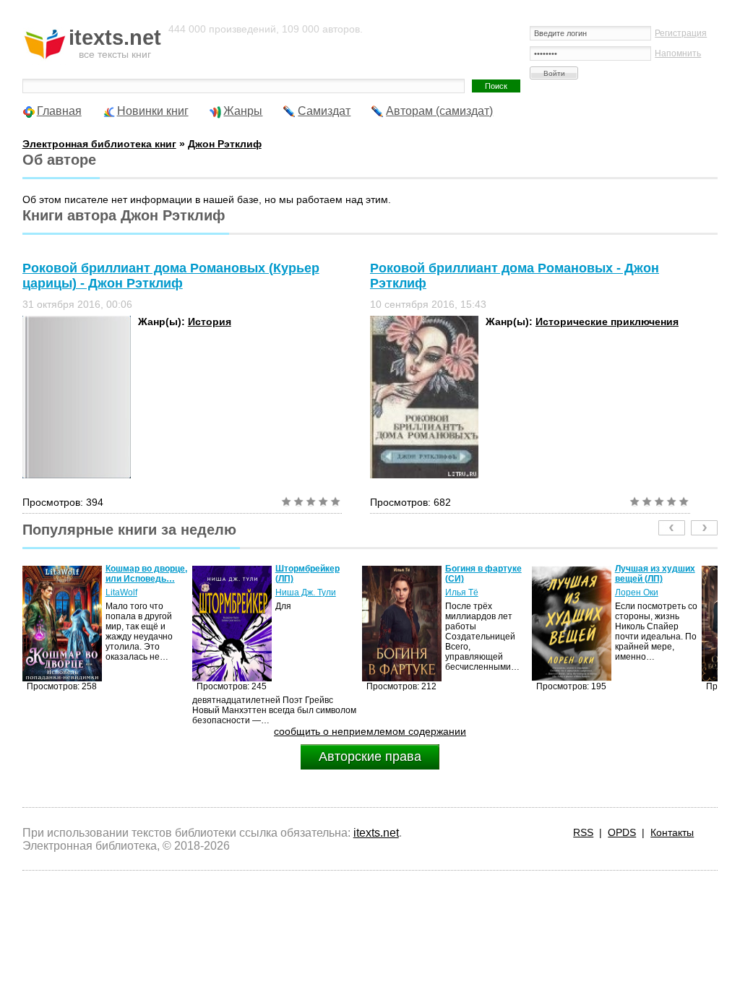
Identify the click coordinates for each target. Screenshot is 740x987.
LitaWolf (121, 592)
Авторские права (370, 756)
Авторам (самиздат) (439, 111)
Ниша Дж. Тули (305, 592)
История (209, 321)
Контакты (672, 832)
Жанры (242, 111)
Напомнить (678, 53)
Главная (59, 111)
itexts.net (376, 833)
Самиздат (324, 111)
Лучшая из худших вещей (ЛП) (655, 574)
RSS (583, 832)
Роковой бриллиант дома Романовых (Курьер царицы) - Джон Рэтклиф (170, 275)
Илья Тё (461, 592)
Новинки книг (153, 111)
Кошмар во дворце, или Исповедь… (146, 574)
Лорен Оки (636, 592)
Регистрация (681, 33)
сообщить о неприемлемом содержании (370, 731)
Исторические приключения (607, 321)
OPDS (622, 832)
